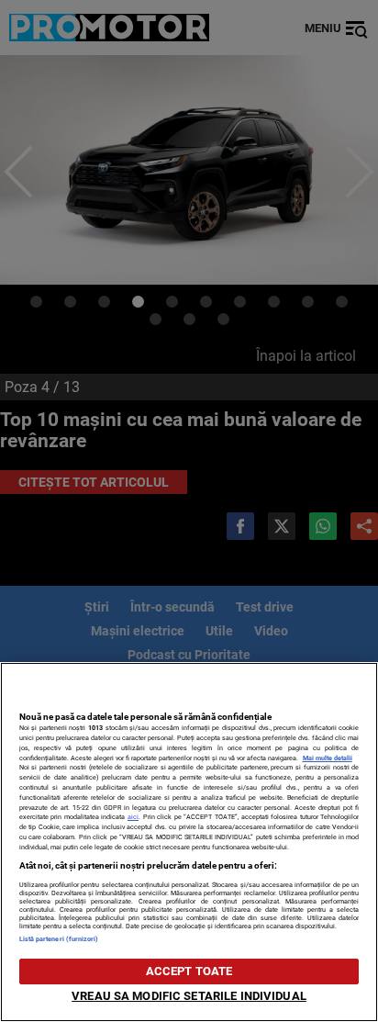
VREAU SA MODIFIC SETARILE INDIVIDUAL (189, 996)
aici (133, 817)
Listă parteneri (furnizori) (59, 939)
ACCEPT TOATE (189, 971)
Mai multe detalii (327, 758)
